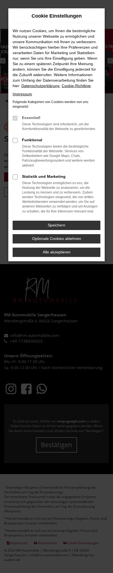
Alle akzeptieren (56, 252)
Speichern (56, 225)
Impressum (22, 94)
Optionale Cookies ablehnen (56, 238)
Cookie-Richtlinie (76, 86)
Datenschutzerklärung (40, 86)
